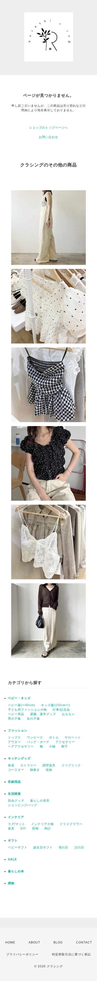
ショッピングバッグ (22, 805)
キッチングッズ (19, 758)
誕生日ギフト (43, 847)
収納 (49, 770)
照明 (35, 828)
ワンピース (35, 737)
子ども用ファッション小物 (27, 709)
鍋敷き (35, 770)
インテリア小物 (42, 824)
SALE (12, 859)
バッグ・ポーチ (38, 742)
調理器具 (49, 765)
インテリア (16, 817)
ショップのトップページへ (48, 127)
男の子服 (14, 718)
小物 (52, 746)
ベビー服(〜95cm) (21, 705)
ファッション (17, 730)
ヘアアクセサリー (21, 746)
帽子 (64, 746)
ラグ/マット (16, 824)
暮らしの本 (16, 871)
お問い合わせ (48, 137)
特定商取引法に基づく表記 (71, 954)
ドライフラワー (71, 824)
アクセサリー (65, 742)
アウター (14, 742)
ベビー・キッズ (19, 698)
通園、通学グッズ (43, 714)
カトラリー (28, 765)
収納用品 (14, 782)
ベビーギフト (17, 847)
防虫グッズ (16, 800)
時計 (48, 828)
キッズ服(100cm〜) (55, 705)
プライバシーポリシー (22, 954)
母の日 (63, 847)
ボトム (54, 737)
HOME (10, 942)
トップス (14, 737)
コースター (16, 770)
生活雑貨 (14, 793)
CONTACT (84, 942)
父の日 (79, 847)
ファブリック (71, 765)
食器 (11, 765)
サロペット (73, 737)
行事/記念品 (61, 709)
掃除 (11, 883)
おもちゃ (68, 714)
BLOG (58, 942)
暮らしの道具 (39, 800)
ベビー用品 (16, 714)
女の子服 (33, 718)
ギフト (13, 840)
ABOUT (34, 942)
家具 (11, 828)
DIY (23, 828)
